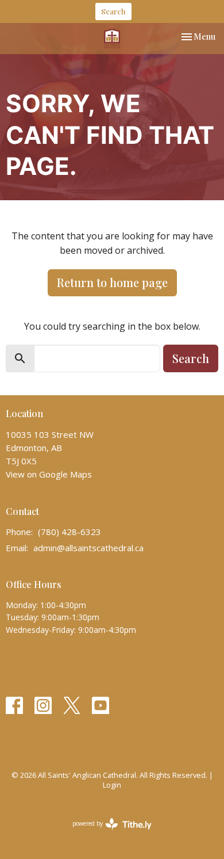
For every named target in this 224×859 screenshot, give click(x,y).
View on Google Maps (49, 474)
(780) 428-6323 (69, 531)
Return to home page (112, 282)
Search (113, 11)
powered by (106, 833)
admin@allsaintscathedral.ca (88, 547)
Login (112, 785)
